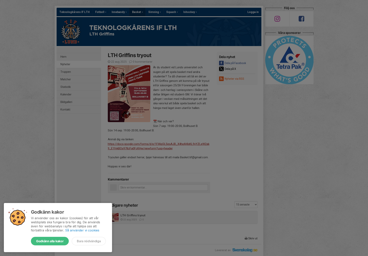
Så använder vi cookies (82, 230)
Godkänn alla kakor (50, 241)
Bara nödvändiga (89, 241)
